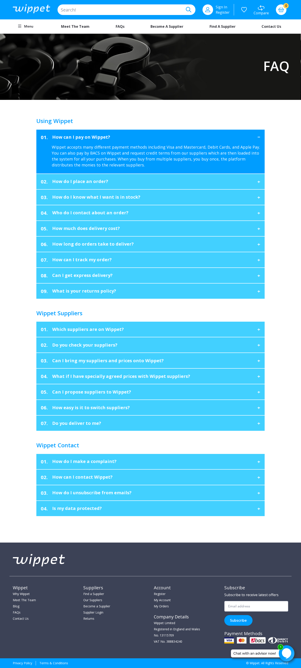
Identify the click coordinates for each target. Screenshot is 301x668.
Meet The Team (24, 600)
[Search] (188, 9)
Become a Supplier (166, 26)
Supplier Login (93, 612)
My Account (162, 600)
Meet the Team (75, 26)
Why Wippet (21, 594)
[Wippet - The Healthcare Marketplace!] (35, 9)
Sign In (221, 7)
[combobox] (126, 9)
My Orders (161, 606)
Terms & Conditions (53, 663)
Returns (88, 618)
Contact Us (271, 26)
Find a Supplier (223, 26)
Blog (16, 606)
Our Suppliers (92, 600)
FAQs (120, 26)
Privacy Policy (22, 663)
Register (223, 12)
